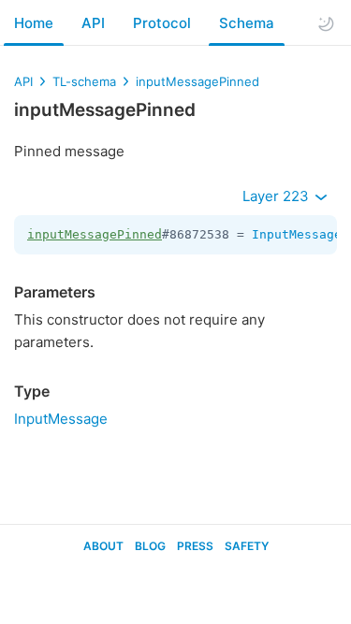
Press (195, 546)
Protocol (162, 23)
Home (33, 23)
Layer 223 (277, 196)
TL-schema (84, 81)
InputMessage (297, 234)
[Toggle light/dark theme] (325, 23)
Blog (150, 546)
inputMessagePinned (197, 81)
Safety (247, 546)
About (103, 546)
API (93, 23)
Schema (246, 23)
